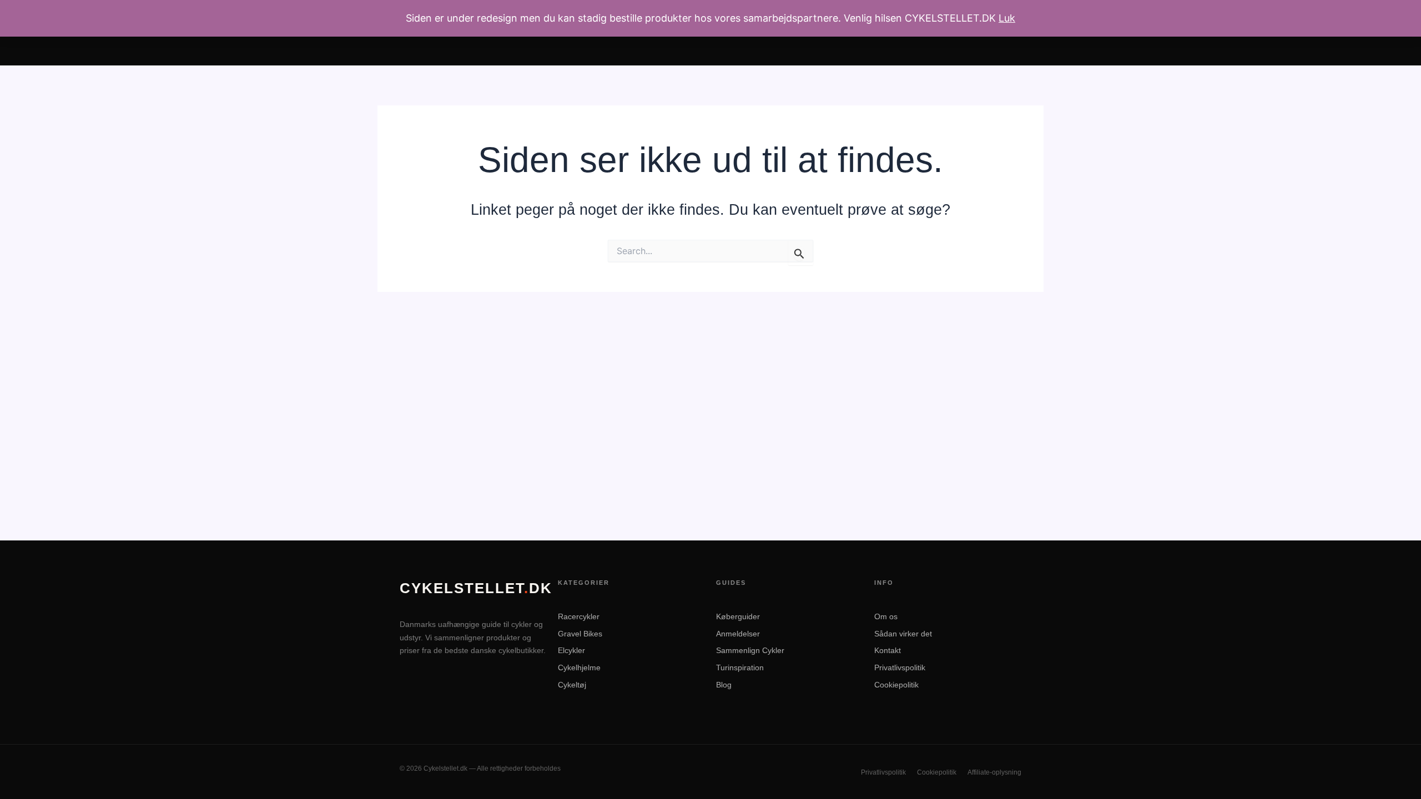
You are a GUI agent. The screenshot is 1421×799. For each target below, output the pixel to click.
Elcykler (571, 650)
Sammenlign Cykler (750, 650)
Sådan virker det (903, 633)
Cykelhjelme (579, 667)
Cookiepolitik (896, 684)
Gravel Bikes (580, 633)
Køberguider (738, 616)
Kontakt (887, 650)
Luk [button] (1007, 18)
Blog (724, 684)
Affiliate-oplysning (994, 772)
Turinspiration (740, 667)
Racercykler (578, 616)
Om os (886, 616)
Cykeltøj (572, 684)
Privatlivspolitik (899, 667)
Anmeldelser (738, 633)
